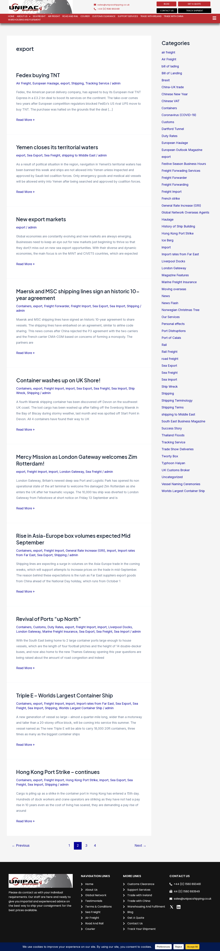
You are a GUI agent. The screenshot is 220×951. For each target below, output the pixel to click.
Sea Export (34, 155)
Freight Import (81, 306)
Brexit (166, 80)
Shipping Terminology (177, 400)
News (166, 296)
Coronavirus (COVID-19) (179, 115)
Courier (85, 16)
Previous (21, 845)
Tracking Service (97, 83)
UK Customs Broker (176, 470)
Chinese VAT (171, 101)
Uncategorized (172, 477)
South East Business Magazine (183, 421)
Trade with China (173, 16)
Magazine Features (175, 275)
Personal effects (173, 324)
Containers (23, 306)
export (65, 83)
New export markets (41, 219)
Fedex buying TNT (38, 75)
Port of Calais (171, 338)
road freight (170, 358)
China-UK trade (173, 87)
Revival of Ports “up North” (48, 619)
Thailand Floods (173, 435)
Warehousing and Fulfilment (24, 19)
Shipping (77, 83)
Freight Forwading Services (181, 170)
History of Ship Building (178, 226)
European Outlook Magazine (182, 150)
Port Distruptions (174, 331)
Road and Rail (70, 16)
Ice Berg (167, 240)
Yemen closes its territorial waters (57, 147)
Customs (39, 627)
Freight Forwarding (175, 184)
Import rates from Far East (95, 703)
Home (11, 16)
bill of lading (170, 66)
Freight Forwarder (56, 306)
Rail (164, 345)
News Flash (170, 303)
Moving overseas (174, 289)
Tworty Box (170, 456)
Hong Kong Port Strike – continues (58, 772)
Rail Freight (169, 351)
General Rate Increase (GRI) (85, 550)
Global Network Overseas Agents (185, 212)
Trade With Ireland (151, 16)
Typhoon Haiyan (173, 463)
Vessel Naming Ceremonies (181, 484)
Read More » (25, 119)
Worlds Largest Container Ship (80, 708)
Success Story (172, 428)
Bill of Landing (172, 73)
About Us (22, 16)
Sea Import (117, 306)
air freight (168, 52)
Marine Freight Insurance (59, 631)
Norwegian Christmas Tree (180, 310)
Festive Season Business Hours (184, 164)
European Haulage (45, 83)
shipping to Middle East (78, 155)
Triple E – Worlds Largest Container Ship (64, 695)
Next (140, 845)
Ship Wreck (170, 386)
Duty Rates (55, 627)
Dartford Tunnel (173, 129)
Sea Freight (39, 16)
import (70, 388)
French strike (171, 198)
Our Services (171, 317)
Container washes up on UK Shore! (58, 380)
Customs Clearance (104, 16)
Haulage (167, 219)
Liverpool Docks (120, 627)
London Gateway (71, 471)
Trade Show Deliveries (178, 449)
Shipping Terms (173, 407)
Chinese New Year (175, 94)
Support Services (128, 16)
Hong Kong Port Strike (82, 780)
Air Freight (54, 16)
